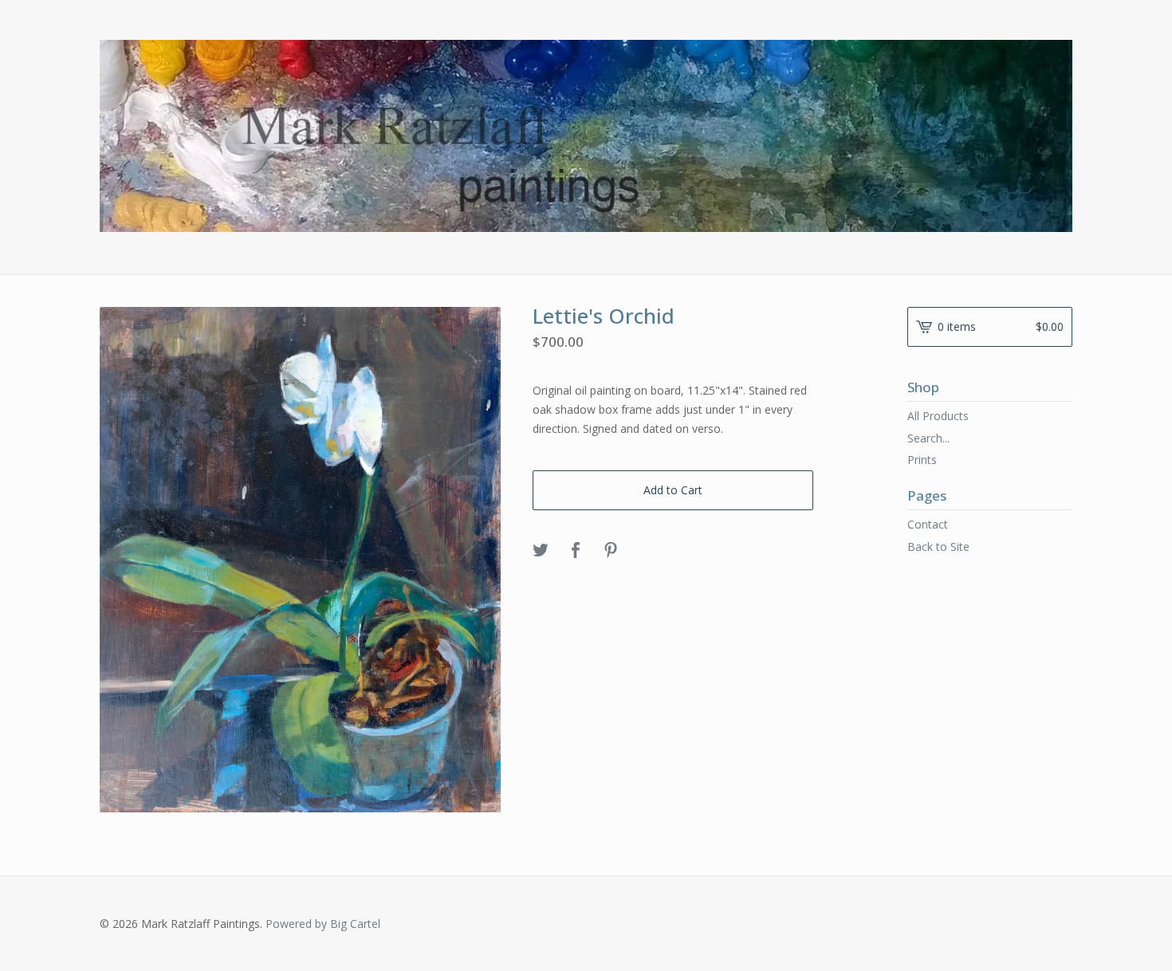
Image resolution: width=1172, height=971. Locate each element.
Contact (927, 524)
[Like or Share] (576, 551)
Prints (922, 459)
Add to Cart (672, 489)
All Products (938, 415)
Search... (928, 438)
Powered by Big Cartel (322, 923)
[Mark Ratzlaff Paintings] (586, 136)
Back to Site (938, 546)
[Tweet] (541, 551)
